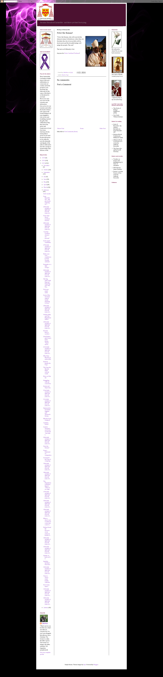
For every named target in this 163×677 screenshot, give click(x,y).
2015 (43, 157)
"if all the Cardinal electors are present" (46, 235)
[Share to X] (81, 72)
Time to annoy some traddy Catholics (46, 579)
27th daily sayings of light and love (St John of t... (47, 248)
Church (63, 75)
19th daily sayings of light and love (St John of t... (47, 466)
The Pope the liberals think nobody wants (47, 370)
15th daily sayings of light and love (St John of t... (47, 513)
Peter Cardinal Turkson (71, 53)
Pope (67, 75)
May (45, 182)
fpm (84, 664)
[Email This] (78, 72)
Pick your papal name (46, 291)
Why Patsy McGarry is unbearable (47, 357)
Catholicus (45, 623)
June (45, 179)
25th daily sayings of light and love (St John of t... (47, 309)
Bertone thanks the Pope (47, 363)
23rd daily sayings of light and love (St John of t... (47, 350)
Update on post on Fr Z (47, 557)
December (46, 165)
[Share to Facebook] (83, 72)
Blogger (95, 664)
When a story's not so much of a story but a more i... (47, 521)
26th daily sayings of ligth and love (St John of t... (47, 273)
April (45, 184)
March (46, 187)
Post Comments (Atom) (71, 131)
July (45, 176)
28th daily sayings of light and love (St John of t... (47, 226)
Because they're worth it (46, 332)
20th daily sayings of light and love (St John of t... (47, 440)
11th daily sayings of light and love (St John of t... (47, 592)
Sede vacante (47, 193)
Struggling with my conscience (47, 382)
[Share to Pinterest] (85, 72)
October (46, 169)
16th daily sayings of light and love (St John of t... (47, 504)
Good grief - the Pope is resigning (47, 459)
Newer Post (60, 128)
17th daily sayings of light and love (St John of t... (47, 495)
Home (82, 128)
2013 (43, 163)
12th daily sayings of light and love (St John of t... (47, 570)
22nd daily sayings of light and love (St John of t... (47, 393)
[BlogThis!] (79, 72)
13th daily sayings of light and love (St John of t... (47, 550)
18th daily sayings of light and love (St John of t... (47, 475)
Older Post (103, 128)
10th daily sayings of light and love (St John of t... (47, 601)
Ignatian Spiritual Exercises (46, 563)
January (46, 607)
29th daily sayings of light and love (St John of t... (47, 210)
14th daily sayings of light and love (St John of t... (47, 541)
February (46, 190)
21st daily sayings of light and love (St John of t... (47, 402)
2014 (43, 160)
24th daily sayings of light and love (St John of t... (47, 325)
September (47, 172)
